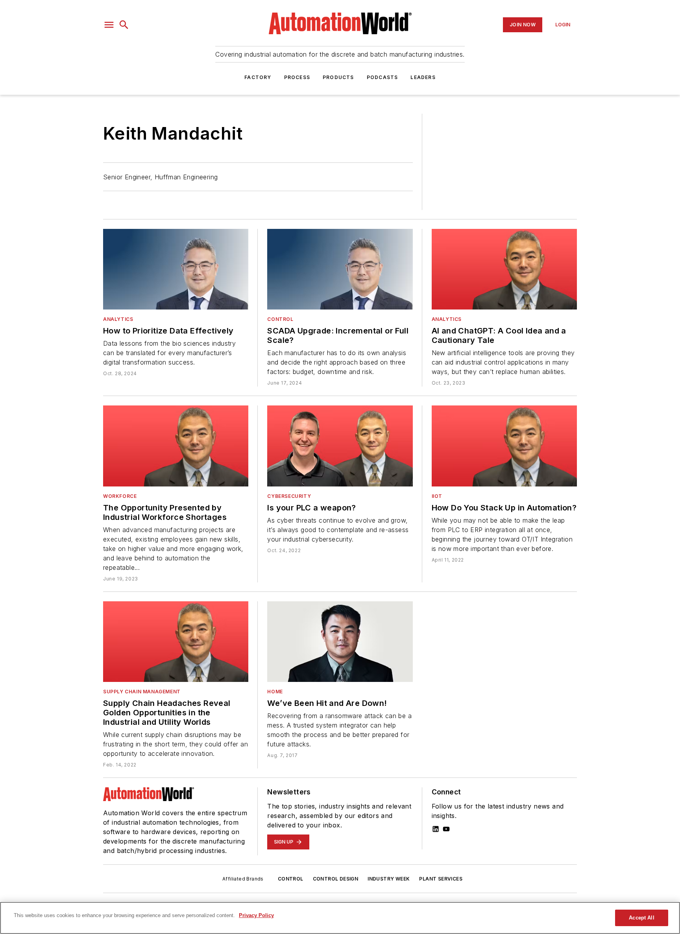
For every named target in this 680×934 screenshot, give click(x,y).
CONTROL (290, 879)
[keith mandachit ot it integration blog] (504, 445)
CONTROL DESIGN (335, 879)
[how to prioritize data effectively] (175, 269)
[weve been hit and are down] (339, 641)
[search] (124, 25)
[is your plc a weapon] (339, 445)
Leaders (422, 77)
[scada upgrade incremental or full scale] (339, 269)
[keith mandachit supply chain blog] (175, 641)
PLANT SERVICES (440, 879)
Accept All (641, 918)
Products (338, 77)
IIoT (437, 496)
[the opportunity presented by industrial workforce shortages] (175, 445)
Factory (257, 77)
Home (275, 692)
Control (280, 319)
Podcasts (382, 77)
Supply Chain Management (142, 692)
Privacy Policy (256, 915)
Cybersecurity (289, 496)
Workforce (120, 496)
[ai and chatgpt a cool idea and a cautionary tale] (504, 269)
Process (297, 77)
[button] (109, 25)
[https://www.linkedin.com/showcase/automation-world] (436, 829)
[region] (340, 918)
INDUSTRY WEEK (389, 879)
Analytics (118, 319)
